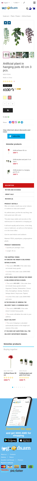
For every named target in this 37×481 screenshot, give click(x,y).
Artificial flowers (26, 16)
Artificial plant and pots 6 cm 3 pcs (22, 160)
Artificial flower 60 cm (20, 150)
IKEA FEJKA (23, 371)
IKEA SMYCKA (8, 371)
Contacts (12, 454)
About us (4, 454)
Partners (20, 460)
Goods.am (6, 16)
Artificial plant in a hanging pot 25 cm (21, 171)
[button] (5, 22)
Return (11, 457)
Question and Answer (7, 460)
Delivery (3, 457)
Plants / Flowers (15, 16)
